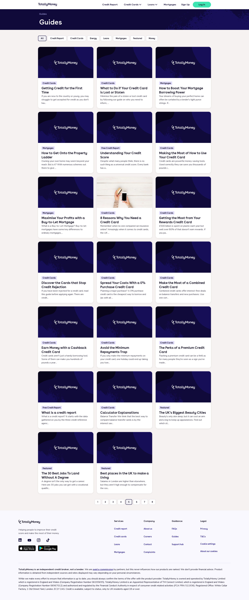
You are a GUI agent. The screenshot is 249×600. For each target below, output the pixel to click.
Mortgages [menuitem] (170, 4)
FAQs (174, 529)
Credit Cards (76, 38)
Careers (148, 536)
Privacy (204, 529)
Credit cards (120, 536)
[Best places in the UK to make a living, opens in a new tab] (124, 462)
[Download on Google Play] (47, 548)
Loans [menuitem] (151, 4)
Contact (148, 544)
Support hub (178, 544)
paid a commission (103, 569)
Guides (175, 536)
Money (152, 38)
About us (148, 529)
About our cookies (208, 551)
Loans (106, 38)
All (42, 38)
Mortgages (121, 38)
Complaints (149, 552)
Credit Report (57, 38)
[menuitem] (202, 4)
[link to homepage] (47, 5)
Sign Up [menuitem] (185, 4)
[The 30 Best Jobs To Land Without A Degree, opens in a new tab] (65, 462)
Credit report (120, 529)
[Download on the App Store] (27, 548)
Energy (93, 38)
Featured (137, 38)
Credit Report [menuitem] (110, 4)
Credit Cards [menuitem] (131, 4)
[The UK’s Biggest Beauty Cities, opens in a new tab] (183, 400)
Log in (202, 4)
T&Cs (203, 536)
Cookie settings (207, 544)
